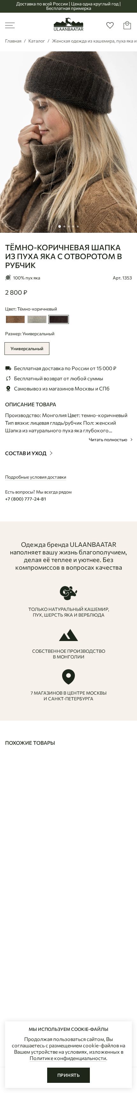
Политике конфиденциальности (68, 1058)
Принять (68, 1075)
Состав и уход (26, 453)
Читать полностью (108, 439)
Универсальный (27, 348)
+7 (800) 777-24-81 (25, 498)
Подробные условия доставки (35, 477)
